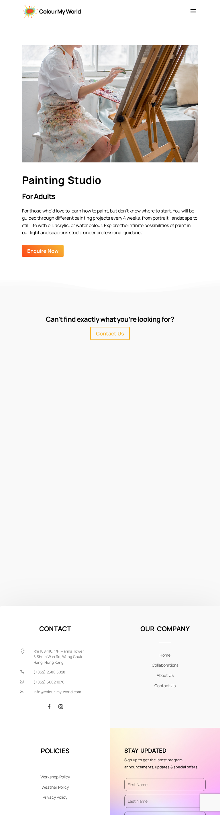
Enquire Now (42, 250)
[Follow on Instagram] (60, 706)
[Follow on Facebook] (49, 706)
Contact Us (110, 333)
